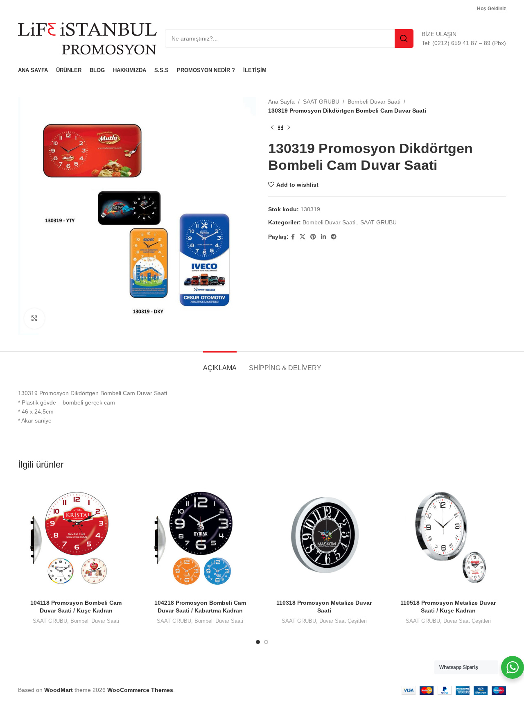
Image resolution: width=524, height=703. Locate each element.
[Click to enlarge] (34, 318)
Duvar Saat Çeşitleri (343, 621)
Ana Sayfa (281, 101)
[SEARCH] (404, 38)
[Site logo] (87, 38)
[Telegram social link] (333, 236)
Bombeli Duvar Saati (374, 101)
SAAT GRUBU (321, 101)
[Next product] (289, 128)
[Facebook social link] (293, 236)
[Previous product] (272, 128)
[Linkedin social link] (323, 236)
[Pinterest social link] (313, 236)
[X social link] (302, 236)
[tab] (220, 363)
